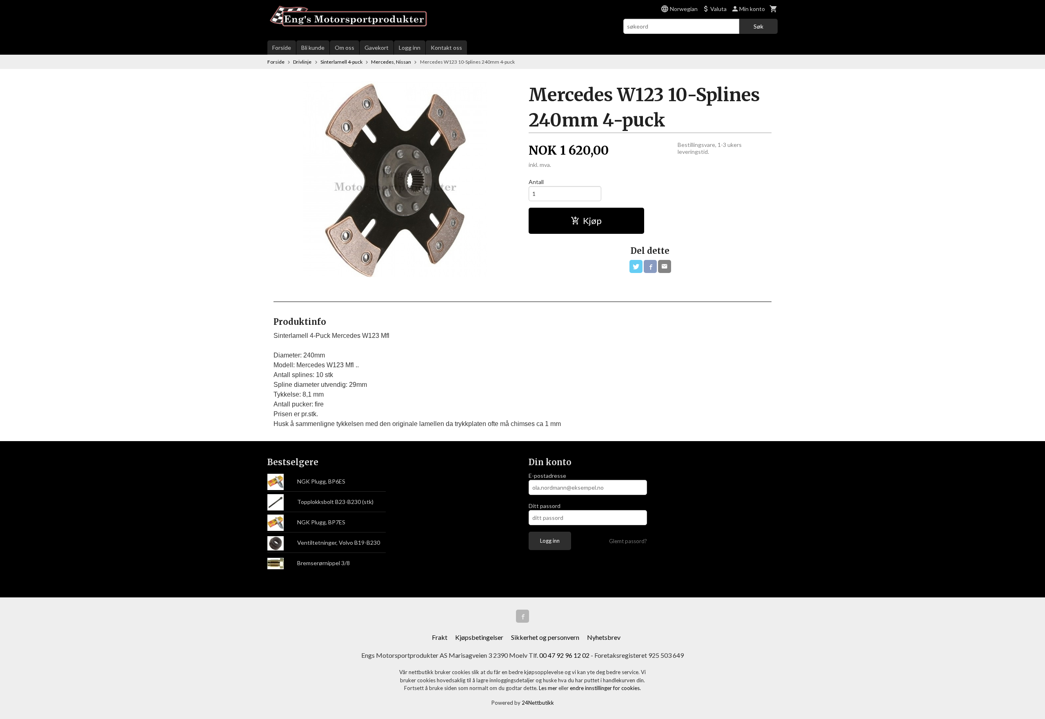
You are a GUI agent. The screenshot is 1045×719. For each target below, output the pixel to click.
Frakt (439, 637)
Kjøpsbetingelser (479, 637)
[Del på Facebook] (650, 266)
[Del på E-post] (664, 266)
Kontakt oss (446, 47)
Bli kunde (313, 47)
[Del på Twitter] (636, 266)
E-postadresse (547, 475)
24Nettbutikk (538, 702)
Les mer (548, 688)
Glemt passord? (628, 541)
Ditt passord (544, 505)
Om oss (344, 47)
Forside (281, 47)
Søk (758, 26)
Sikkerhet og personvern (545, 637)
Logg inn (409, 47)
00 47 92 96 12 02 (564, 655)
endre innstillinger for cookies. (605, 688)
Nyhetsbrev (603, 637)
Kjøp (592, 220)
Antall (536, 181)
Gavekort (377, 47)
